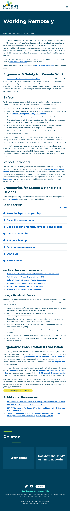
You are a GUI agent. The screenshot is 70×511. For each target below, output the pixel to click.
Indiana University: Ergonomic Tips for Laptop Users (27, 280)
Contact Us (40, 486)
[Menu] (67, 6)
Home (4, 33)
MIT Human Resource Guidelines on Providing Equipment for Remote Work (36, 402)
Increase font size (17, 233)
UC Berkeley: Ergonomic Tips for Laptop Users (25, 286)
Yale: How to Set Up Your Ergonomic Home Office (26, 277)
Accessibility (45, 501)
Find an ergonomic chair (21, 247)
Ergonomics (13, 199)
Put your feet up (17, 240)
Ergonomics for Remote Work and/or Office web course (44, 357)
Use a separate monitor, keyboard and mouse (34, 226)
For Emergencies (36, 501)
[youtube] (31, 486)
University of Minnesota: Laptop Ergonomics (24, 289)
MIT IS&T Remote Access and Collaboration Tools (26, 405)
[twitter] (26, 486)
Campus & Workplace (11, 33)
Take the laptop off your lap (24, 213)
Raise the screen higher (21, 220)
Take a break (15, 260)
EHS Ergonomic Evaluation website (52, 373)
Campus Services (21, 33)
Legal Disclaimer (25, 501)
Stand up (12, 253)
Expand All (63, 208)
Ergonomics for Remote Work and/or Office (23, 79)
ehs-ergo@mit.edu (59, 362)
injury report (8, 179)
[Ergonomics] (18, 469)
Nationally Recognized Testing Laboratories (29, 114)
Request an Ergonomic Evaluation (18, 391)
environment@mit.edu (18, 62)
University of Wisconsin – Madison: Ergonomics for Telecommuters (33, 274)
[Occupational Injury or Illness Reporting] (51, 469)
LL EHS (38, 66)
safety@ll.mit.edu (48, 66)
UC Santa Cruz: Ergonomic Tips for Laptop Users (25, 283)
